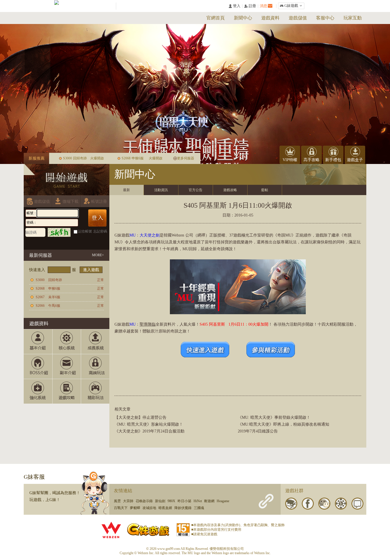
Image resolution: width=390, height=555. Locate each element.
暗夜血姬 (165, 508)
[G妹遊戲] (148, 529)
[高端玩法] (95, 366)
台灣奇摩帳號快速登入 (51, 242)
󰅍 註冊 (250, 6)
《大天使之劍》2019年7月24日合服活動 (149, 431)
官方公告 (195, 190)
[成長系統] (95, 341)
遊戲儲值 (298, 17)
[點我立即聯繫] (95, 493)
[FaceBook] (308, 504)
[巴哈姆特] (291, 504)
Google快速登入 (73, 242)
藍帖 (264, 190)
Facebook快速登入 (29, 242)
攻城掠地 (149, 508)
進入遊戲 (91, 270)
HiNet (198, 501)
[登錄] (97, 218)
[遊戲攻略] (66, 391)
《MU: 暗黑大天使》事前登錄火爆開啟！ (274, 417)
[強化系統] (38, 391)
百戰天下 (121, 508)
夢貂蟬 (135, 508)
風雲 (117, 501)
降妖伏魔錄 (183, 508)
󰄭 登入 (234, 6)
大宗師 (128, 501)
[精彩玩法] (95, 391)
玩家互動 (352, 17)
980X (171, 501)
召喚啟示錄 (144, 501)
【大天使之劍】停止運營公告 (140, 417)
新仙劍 (160, 501)
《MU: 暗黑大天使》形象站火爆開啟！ (148, 424)
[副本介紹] (66, 366)
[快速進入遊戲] (205, 356)
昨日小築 (184, 501)
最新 (126, 190)
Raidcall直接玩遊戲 (84, 242)
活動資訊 (161, 190)
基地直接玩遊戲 (62, 242)
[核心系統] (66, 341)
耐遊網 (209, 501)
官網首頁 (215, 17)
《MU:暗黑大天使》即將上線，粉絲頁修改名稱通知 (283, 424)
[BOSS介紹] (38, 366)
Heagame (223, 501)
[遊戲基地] (341, 504)
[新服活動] (270, 356)
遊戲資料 (270, 17)
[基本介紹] (38, 341)
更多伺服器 (185, 158)
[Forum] (357, 504)
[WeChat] (324, 504)
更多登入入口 (95, 242)
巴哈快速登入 (40, 242)
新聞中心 (243, 17)
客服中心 (325, 17)
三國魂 (199, 508)
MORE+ (98, 255)
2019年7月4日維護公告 (258, 431)
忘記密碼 (100, 231)
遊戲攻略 (230, 190)
